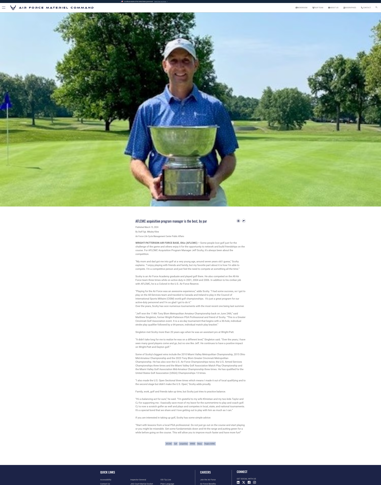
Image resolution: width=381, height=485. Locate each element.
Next (362, 109)
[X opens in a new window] (243, 482)
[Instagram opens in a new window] (254, 482)
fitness (199, 443)
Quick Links (107, 472)
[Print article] (238, 221)
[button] (161, 2)
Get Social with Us (246, 479)
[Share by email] (244, 221)
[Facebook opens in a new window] (249, 482)
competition (183, 443)
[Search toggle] (376, 8)
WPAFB (192, 443)
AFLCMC (169, 443)
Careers (205, 472)
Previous (19, 109)
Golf (175, 443)
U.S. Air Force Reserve (187, 283)
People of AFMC (209, 443)
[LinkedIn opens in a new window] (238, 482)
